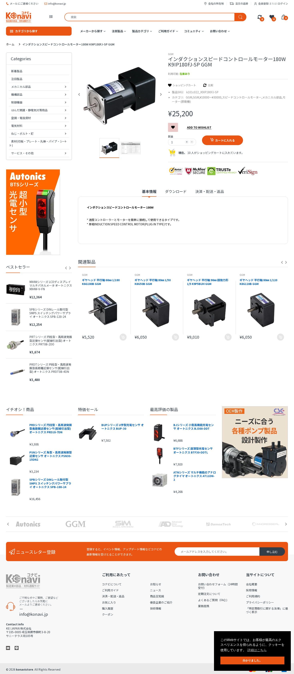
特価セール (88, 409)
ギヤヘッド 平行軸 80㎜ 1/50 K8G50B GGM (153, 282)
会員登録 (263, 3)
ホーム (10, 44)
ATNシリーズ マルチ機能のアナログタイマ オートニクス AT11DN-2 (194, 475)
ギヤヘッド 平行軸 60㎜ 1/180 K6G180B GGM (101, 282)
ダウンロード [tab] (176, 191)
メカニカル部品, (272, 97)
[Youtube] (8, 647)
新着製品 (16, 71)
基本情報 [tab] (149, 191)
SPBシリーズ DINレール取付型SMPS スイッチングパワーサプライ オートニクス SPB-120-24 (50, 313)
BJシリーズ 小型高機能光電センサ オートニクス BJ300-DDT (193, 426)
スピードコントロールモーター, (242, 97)
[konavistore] (18, 17)
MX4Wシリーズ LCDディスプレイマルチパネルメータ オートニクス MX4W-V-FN (50, 285)
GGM (170, 54)
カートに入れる (225, 140)
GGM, (189, 97)
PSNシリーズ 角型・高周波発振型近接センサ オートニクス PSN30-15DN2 (50, 455)
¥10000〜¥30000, (211, 97)
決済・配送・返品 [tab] (209, 191)
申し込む (272, 552)
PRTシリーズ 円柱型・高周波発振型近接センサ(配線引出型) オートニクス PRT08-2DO (50, 340)
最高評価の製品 (164, 409)
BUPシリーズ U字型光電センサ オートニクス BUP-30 (122, 426)
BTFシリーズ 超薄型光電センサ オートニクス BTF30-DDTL (193, 450)
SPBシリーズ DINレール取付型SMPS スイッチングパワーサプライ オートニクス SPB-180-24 (50, 483)
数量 (170, 136)
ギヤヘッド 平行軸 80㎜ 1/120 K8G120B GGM (258, 282)
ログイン (283, 3)
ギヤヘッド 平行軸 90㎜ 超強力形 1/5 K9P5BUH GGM (207, 282)
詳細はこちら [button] (257, 650)
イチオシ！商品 (20, 409)
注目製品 (16, 79)
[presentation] (66, 268)
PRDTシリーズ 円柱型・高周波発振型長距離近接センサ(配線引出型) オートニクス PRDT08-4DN (50, 368)
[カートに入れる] (123, 337)
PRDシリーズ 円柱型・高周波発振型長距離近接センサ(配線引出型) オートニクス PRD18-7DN (50, 428)
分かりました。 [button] (252, 660)
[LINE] (17, 647)
